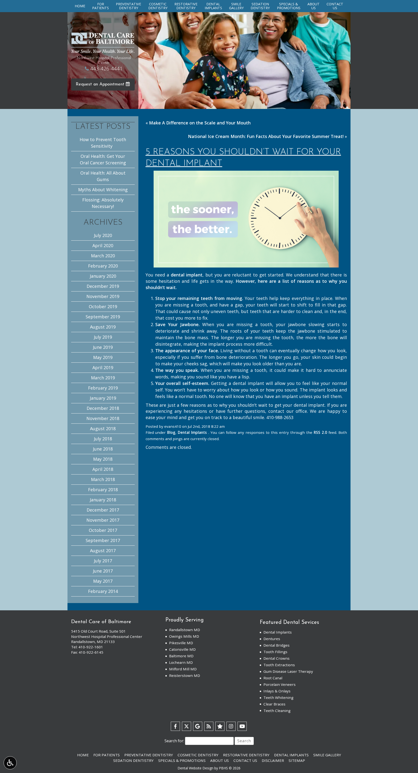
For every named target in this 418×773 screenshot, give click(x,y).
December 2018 (103, 408)
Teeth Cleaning (277, 710)
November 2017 (102, 520)
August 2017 (103, 550)
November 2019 (102, 296)
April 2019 (102, 367)
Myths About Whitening (103, 189)
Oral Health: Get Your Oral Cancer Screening (103, 159)
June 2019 (103, 347)
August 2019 (103, 327)
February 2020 (103, 266)
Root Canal (272, 677)
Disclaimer (273, 760)
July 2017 (103, 561)
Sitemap (297, 760)
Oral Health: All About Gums (103, 176)
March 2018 (103, 479)
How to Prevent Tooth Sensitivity (103, 143)
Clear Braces (274, 704)
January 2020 (103, 276)
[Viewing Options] (10, 762)
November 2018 (102, 418)
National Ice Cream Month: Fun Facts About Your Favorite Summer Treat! (265, 136)
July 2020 (103, 235)
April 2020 (102, 245)
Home (80, 6)
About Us (219, 760)
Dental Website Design (195, 768)
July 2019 (103, 337)
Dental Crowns (276, 658)
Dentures (271, 638)
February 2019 (103, 388)
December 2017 (103, 510)
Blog (171, 432)
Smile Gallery (327, 754)
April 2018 (102, 469)
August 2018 (103, 428)
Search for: (174, 740)
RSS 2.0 (320, 432)
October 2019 (103, 306)
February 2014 (103, 591)
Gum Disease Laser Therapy (288, 671)
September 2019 (103, 317)
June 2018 (103, 449)
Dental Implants (192, 432)
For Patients (106, 754)
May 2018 (102, 459)
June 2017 (103, 571)
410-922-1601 (90, 646)
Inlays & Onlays (277, 691)
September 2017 (103, 540)
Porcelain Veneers (279, 684)
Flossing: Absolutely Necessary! (103, 203)
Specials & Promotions (182, 760)
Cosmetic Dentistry (198, 754)
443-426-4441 (106, 68)
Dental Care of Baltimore (101, 621)
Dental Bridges (276, 645)
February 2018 (103, 489)
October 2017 (103, 530)
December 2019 (103, 286)
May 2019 (102, 357)
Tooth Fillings (275, 651)
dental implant (187, 275)
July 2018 (103, 439)
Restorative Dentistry (246, 754)
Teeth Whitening (278, 697)
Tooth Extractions (279, 664)
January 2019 (103, 398)
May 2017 (102, 581)
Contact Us (245, 760)
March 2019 (103, 378)
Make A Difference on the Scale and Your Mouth (200, 123)
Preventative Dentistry (148, 754)
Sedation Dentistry (133, 760)
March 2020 (103, 256)
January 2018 (103, 500)
